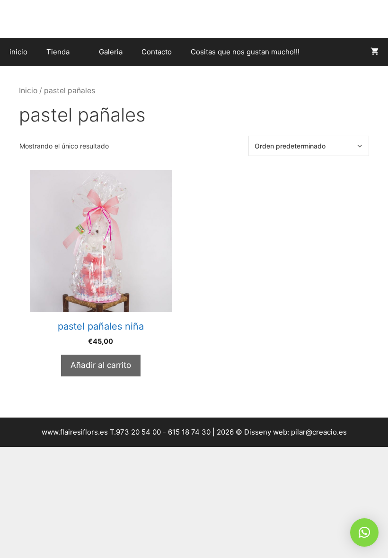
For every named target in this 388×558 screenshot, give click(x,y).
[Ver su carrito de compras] (374, 52)
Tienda (58, 51)
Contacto (156, 51)
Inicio (28, 90)
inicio (18, 51)
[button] (364, 532)
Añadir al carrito (101, 365)
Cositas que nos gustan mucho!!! (245, 51)
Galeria (111, 51)
